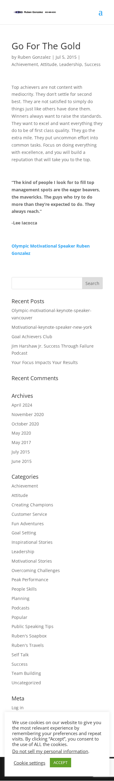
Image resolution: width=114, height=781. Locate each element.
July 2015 (21, 452)
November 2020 (28, 414)
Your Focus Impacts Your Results (45, 362)
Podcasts (20, 608)
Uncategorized (26, 683)
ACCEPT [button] (60, 762)
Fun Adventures (28, 523)
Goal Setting (24, 533)
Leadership (70, 64)
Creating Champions (32, 505)
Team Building (26, 673)
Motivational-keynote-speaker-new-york (52, 327)
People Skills (24, 589)
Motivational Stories (32, 561)
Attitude (48, 64)
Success (93, 64)
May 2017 (21, 442)
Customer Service (29, 514)
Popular (19, 617)
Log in (18, 707)
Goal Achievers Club (32, 336)
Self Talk (20, 655)
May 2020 (21, 433)
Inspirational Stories (32, 542)
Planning (20, 598)
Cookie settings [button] (29, 762)
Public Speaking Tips (33, 626)
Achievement (25, 64)
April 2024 (22, 405)
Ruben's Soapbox (29, 636)
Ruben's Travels (28, 645)
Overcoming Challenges (36, 570)
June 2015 (22, 461)
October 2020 (25, 424)
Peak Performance (30, 579)
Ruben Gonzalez (34, 57)
